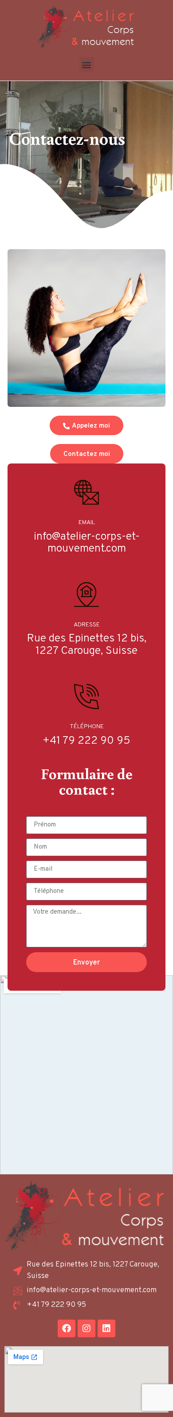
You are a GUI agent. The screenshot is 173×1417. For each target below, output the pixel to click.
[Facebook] (66, 1328)
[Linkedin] (106, 1328)
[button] (86, 64)
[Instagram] (86, 1328)
